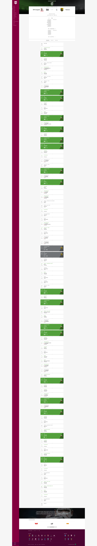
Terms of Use (29, 544)
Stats (14, 11)
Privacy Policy (32, 544)
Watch (14, 7)
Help (37, 544)
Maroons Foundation (15, 21)
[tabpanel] (52, 274)
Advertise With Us (43, 544)
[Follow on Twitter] (37, 530)
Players (14, 15)
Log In (15, 544)
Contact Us (39, 544)
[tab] (48, 40)
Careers (35, 544)
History (14, 22)
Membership (14, 25)
